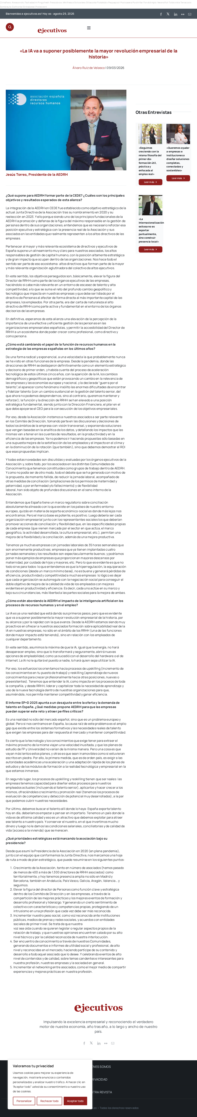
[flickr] (182, 14)
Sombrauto (6, 6)
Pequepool (114, 2)
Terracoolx (185, 2)
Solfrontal (17, 6)
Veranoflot (162, 2)
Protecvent (41, 6)
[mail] (189, 14)
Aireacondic (18, 2)
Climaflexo (5, 2)
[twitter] (168, 14)
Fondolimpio (150, 2)
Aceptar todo (75, 1101)
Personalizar (24, 1101)
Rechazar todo (49, 1101)
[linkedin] (175, 14)
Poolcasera (126, 2)
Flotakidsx (102, 2)
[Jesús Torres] (66, 91)
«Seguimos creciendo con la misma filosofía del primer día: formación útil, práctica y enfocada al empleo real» (150, 161)
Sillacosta (91, 2)
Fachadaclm (31, 2)
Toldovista (174, 2)
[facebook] (161, 14)
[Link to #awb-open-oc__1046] (10, 27)
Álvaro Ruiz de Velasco (89, 68)
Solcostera (79, 2)
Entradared (29, 6)
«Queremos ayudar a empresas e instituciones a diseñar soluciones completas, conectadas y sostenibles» (177, 159)
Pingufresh (43, 2)
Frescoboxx (56, 2)
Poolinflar (138, 2)
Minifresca (68, 2)
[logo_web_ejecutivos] (52, 30)
